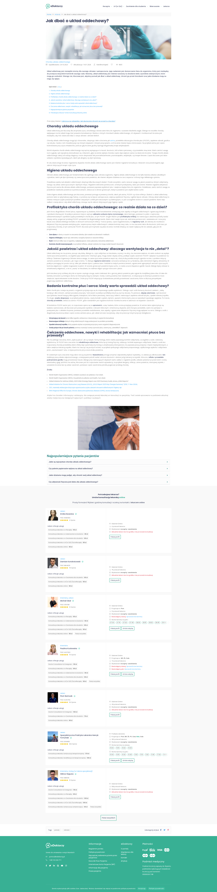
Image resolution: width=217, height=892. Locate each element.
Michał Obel (65, 600)
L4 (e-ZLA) (118, 6)
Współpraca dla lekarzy (127, 853)
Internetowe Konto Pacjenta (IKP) (102, 864)
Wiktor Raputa (66, 774)
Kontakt (124, 858)
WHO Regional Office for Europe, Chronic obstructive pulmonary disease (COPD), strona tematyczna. (84, 391)
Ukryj (59, 87)
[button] (108, 462)
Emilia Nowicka (67, 514)
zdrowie (66, 830)
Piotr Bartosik (66, 696)
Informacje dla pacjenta (98, 868)
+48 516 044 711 (55, 860)
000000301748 (147, 874)
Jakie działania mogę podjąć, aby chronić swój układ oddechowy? (75, 475)
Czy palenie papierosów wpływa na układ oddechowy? (71, 468)
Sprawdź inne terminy (134, 617)
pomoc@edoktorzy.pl (57, 857)
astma (112, 140)
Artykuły (57, 14)
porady (56, 830)
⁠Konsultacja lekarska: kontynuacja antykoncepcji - (67, 807)
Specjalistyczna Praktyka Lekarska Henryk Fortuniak (79, 736)
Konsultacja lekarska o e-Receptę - (62, 530)
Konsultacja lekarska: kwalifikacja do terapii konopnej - (69, 758)
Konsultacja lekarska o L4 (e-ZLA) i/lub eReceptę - (67, 542)
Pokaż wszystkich (108, 818)
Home (49, 14)
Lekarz (62, 511)
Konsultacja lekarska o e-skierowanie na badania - (68, 534)
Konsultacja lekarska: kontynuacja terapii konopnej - (68, 754)
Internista (64, 598)
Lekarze (166, 6)
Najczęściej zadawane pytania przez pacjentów (103, 856)
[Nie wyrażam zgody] (214, 888)
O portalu (124, 849)
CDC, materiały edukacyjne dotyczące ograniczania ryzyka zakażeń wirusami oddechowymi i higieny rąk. (85, 387)
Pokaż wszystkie (80, 634)
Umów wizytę (128, 628)
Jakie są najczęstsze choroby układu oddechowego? (70, 462)
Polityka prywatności (97, 852)
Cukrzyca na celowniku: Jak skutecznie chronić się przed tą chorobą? (88, 121)
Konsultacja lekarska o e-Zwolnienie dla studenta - (68, 538)
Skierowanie (154, 6)
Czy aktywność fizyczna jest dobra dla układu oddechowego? (73, 482)
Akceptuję (141, 888)
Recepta (106, 6)
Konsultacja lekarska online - (60, 547)
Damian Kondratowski (70, 561)
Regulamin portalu (96, 849)
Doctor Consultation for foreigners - (62, 664)
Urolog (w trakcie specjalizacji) (81, 771)
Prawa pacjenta (95, 871)
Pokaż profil (115, 537)
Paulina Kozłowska (68, 648)
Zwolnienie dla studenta (136, 6)
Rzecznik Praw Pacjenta (98, 861)
